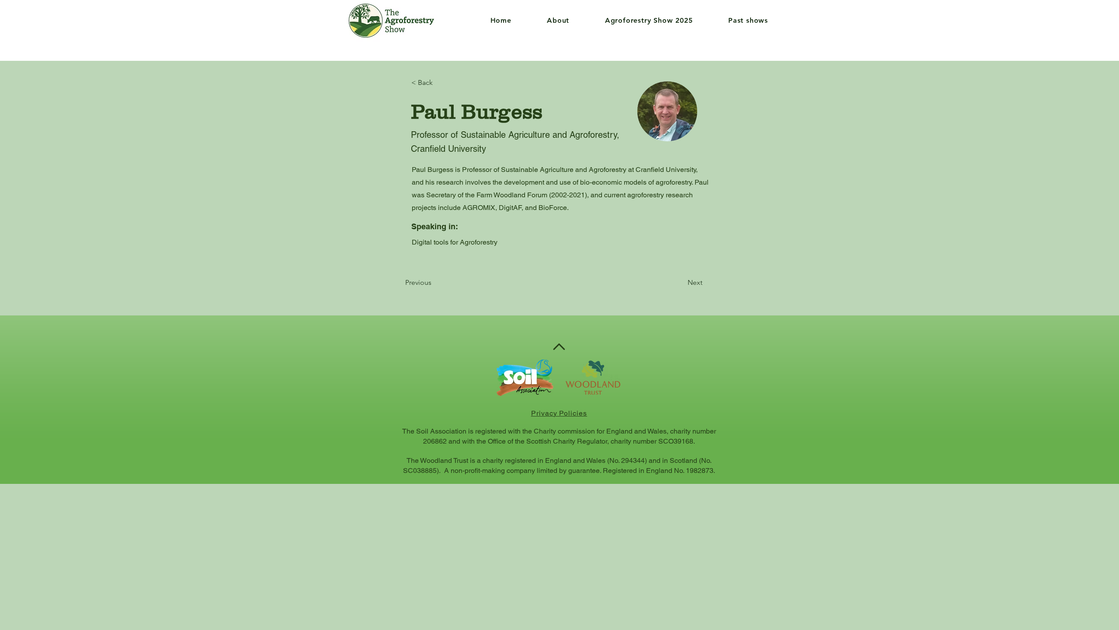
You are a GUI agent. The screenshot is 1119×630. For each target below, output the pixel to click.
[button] (545, 20)
